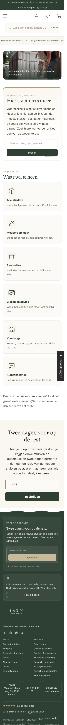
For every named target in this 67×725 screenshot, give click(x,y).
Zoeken (54, 28)
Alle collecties (10, 671)
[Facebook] (4, 632)
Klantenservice (42, 675)
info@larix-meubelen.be (41, 401)
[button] (5, 16)
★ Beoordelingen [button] (61, 366)
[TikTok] (22, 632)
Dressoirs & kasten (13, 653)
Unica (6, 657)
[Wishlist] (48, 16)
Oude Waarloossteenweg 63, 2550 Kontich (12, 689)
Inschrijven (32, 496)
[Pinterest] (16, 632)
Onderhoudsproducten (46, 671)
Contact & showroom (45, 653)
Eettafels (7, 648)
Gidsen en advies (43, 648)
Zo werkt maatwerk (44, 662)
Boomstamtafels (11, 644)
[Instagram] (10, 632)
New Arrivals (10, 662)
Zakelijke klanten (43, 666)
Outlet (6, 666)
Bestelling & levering (44, 657)
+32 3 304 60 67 (32, 690)
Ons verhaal (40, 644)
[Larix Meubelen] (17, 613)
